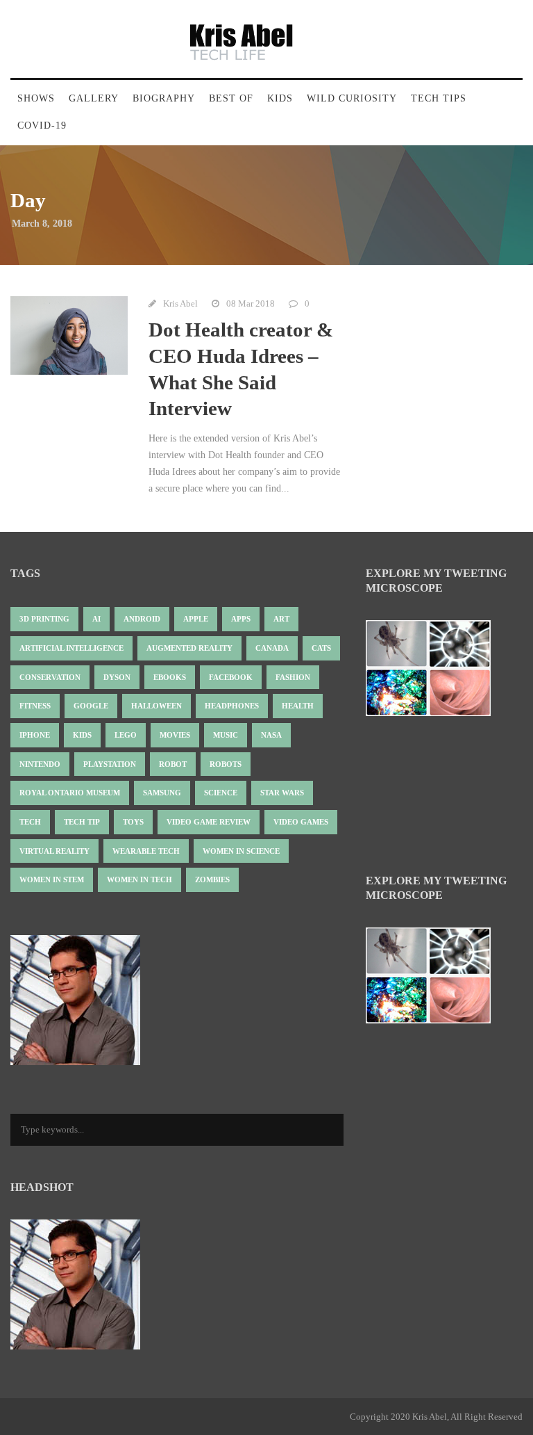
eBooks (169, 677)
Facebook (231, 677)
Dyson (116, 677)
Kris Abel (180, 303)
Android (142, 619)
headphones (232, 706)
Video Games (300, 822)
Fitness (35, 706)
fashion (293, 677)
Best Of (231, 98)
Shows (36, 98)
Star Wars (282, 792)
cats (321, 648)
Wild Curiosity (352, 98)
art (281, 619)
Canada (272, 648)
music (225, 735)
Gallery (94, 98)
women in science (241, 851)
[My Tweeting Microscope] (435, 672)
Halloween (156, 706)
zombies (212, 879)
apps (241, 619)
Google (91, 706)
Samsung (162, 792)
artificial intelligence (71, 648)
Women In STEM (51, 879)
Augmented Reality (189, 648)
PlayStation (109, 764)
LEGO (126, 735)
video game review (209, 822)
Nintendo (39, 764)
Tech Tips (438, 98)
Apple (195, 619)
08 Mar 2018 (250, 303)
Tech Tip (82, 822)
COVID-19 (42, 125)
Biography (164, 98)
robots (226, 764)
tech (30, 822)
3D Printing (44, 619)
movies (175, 735)
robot (173, 764)
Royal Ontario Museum (69, 792)
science (220, 792)
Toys (133, 822)
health (298, 706)
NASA (271, 735)
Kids (280, 98)
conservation (50, 677)
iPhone (34, 735)
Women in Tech (139, 879)
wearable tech (146, 851)
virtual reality (54, 851)
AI (96, 619)
